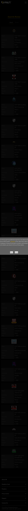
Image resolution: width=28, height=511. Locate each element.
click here (13, 241)
